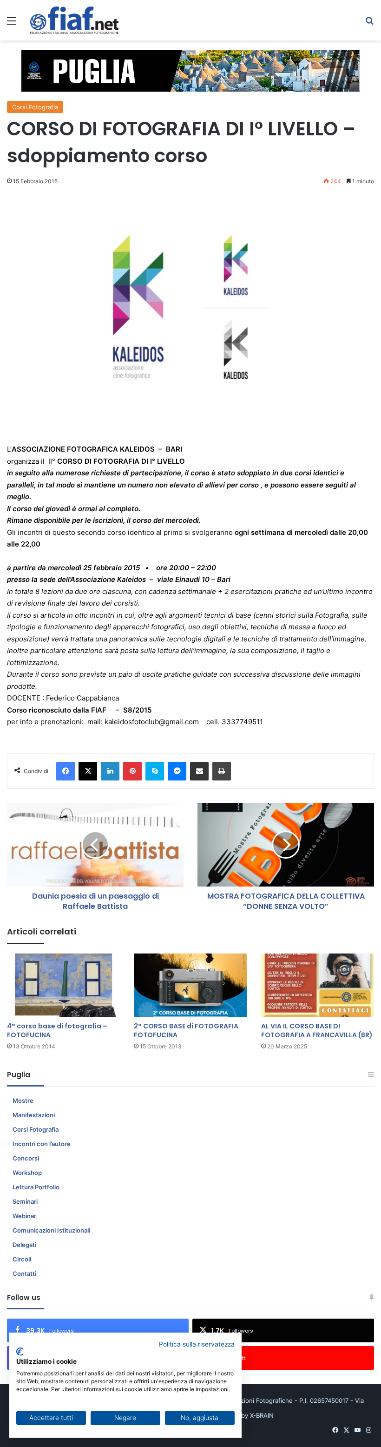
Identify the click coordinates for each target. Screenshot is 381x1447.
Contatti (24, 1273)
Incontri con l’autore (42, 1143)
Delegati (24, 1244)
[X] (88, 771)
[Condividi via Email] (199, 771)
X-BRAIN (262, 1415)
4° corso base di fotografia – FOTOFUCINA (57, 1030)
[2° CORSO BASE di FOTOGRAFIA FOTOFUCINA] (190, 985)
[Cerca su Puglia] (369, 23)
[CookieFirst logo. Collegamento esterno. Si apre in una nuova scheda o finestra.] (19, 1351)
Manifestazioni (34, 1115)
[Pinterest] (132, 771)
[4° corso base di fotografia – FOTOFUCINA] (63, 985)
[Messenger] (177, 771)
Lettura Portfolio (36, 1187)
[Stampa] (221, 771)
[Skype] (154, 771)
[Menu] (11, 23)
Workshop (27, 1172)
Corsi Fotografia (35, 107)
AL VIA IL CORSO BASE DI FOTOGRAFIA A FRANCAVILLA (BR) (317, 1030)
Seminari (25, 1201)
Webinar (24, 1216)
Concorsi (26, 1158)
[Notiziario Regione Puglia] (74, 20)
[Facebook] (65, 771)
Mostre (23, 1100)
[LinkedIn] (110, 771)
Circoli (22, 1259)
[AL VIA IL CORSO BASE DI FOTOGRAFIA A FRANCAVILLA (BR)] (317, 985)
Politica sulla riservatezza (197, 1344)
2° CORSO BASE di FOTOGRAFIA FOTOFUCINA (186, 1030)
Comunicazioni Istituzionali (51, 1230)
